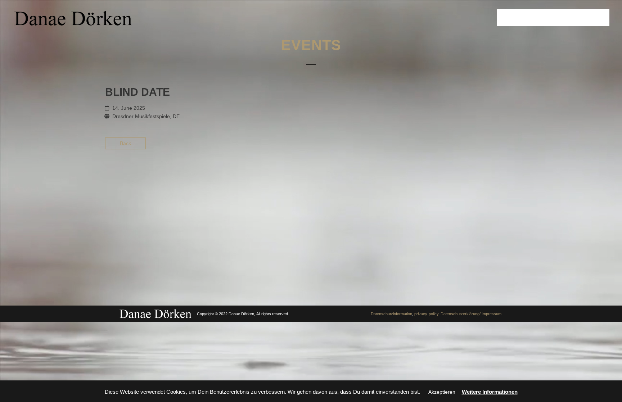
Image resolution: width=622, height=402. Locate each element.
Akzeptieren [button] (441, 392)
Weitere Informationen (490, 392)
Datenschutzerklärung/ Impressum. (471, 314)
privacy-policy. (427, 314)
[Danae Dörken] (73, 18)
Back (125, 143)
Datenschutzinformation (391, 314)
